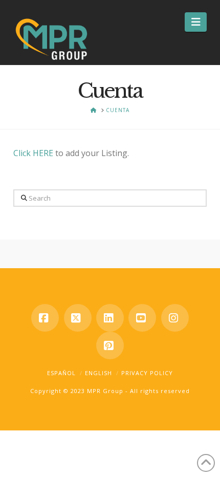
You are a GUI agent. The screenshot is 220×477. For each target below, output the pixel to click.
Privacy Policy (147, 373)
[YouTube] (142, 318)
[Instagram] (175, 318)
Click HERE (33, 153)
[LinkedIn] (110, 318)
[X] (78, 318)
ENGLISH (98, 373)
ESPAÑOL (61, 373)
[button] (196, 22)
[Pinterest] (110, 345)
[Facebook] (45, 318)
